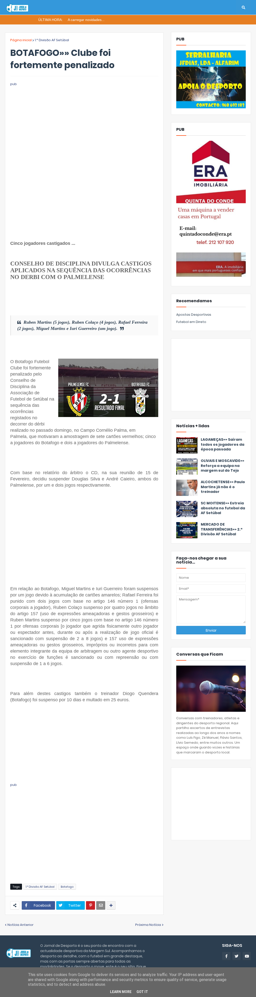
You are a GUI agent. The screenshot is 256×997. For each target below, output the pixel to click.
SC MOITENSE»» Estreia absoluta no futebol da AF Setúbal (223, 508)
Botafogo (67, 887)
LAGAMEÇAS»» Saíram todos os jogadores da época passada (222, 444)
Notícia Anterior (21, 924)
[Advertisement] (84, 122)
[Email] (100, 905)
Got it (142, 992)
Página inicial (21, 40)
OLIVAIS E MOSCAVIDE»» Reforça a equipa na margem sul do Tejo (222, 465)
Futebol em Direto (191, 321)
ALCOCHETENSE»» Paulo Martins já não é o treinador (223, 487)
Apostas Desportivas (193, 314)
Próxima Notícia (148, 924)
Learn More (121, 992)
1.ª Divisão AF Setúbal (52, 40)
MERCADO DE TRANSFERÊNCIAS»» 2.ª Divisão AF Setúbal (221, 529)
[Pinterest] (90, 905)
